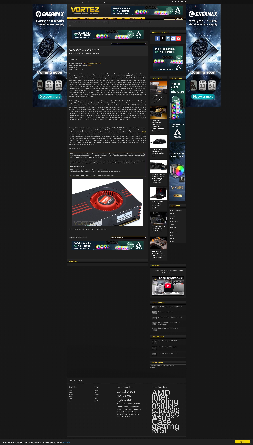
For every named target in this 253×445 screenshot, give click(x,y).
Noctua (134, 412)
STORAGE (123, 22)
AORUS (138, 409)
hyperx (136, 414)
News (97, 2)
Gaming (103, 2)
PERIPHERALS (133, 22)
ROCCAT (131, 410)
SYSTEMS (148, 22)
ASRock (136, 407)
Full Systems (173, 232)
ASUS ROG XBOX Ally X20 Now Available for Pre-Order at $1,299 (158, 229)
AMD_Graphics (123, 404)
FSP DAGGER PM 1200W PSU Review (170, 317)
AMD (129, 400)
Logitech (127, 414)
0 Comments (87, 53)
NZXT (132, 414)
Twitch (95, 398)
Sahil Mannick (76, 53)
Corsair (122, 391)
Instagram (96, 394)
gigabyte (121, 400)
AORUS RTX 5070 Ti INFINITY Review (170, 306)
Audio (171, 230)
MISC (70, 25)
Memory (172, 213)
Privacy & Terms (83, 2)
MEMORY (87, 22)
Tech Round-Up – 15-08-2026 (167, 340)
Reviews (92, 2)
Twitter (95, 392)
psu (123, 416)
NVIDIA (121, 396)
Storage (172, 224)
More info (66, 442)
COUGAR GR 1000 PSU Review (168, 328)
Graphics (172, 216)
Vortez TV (96, 400)
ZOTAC (125, 410)
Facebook (96, 390)
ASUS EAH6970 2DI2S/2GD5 (92, 63)
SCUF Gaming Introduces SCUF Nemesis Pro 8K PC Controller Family (158, 254)
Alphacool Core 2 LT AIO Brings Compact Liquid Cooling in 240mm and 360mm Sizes (158, 178)
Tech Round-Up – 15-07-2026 (167, 353)
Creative (120, 412)
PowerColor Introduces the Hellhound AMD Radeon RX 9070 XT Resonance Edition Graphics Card (158, 125)
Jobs (70, 400)
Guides (172, 241)
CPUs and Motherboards (176, 210)
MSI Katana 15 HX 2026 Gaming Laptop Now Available (157, 204)
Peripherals (173, 227)
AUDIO (141, 22)
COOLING (104, 22)
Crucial (119, 416)
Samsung (120, 414)
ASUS (90, 65)
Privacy (70, 390)
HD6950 (143, 132)
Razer (119, 410)
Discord (96, 396)
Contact (75, 2)
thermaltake (127, 412)
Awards (69, 2)
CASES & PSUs (114, 22)
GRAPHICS (96, 22)
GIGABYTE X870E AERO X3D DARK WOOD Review (169, 323)
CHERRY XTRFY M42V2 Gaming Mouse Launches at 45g (158, 152)
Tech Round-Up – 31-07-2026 (167, 346)
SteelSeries (128, 407)
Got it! (242, 442)
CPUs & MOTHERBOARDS (75, 22)
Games (172, 238)
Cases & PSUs (174, 221)
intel (132, 404)
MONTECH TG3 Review (165, 311)
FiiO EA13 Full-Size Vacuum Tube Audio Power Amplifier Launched (158, 98)
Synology (127, 416)
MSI (129, 396)
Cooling (172, 218)
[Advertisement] (108, 254)
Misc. (171, 235)
